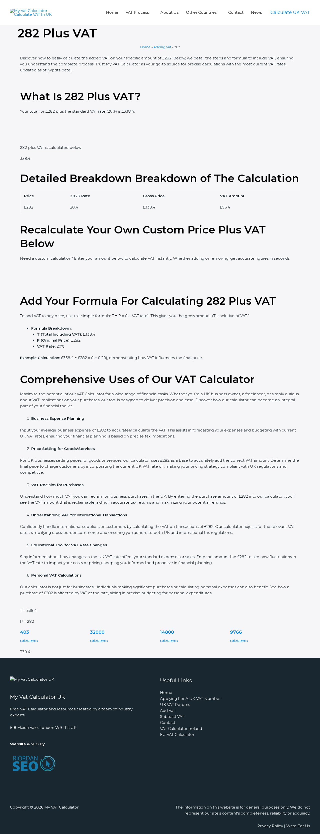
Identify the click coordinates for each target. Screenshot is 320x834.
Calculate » (29, 641)
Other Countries (201, 12)
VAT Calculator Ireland (181, 728)
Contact (236, 12)
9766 (236, 632)
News (256, 12)
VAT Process (137, 12)
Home (112, 12)
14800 (167, 632)
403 (24, 632)
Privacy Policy (270, 826)
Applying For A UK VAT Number (190, 698)
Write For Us (298, 826)
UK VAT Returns (175, 704)
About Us (169, 12)
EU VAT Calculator (177, 734)
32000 (97, 632)
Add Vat (167, 710)
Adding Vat (162, 47)
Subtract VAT (172, 716)
